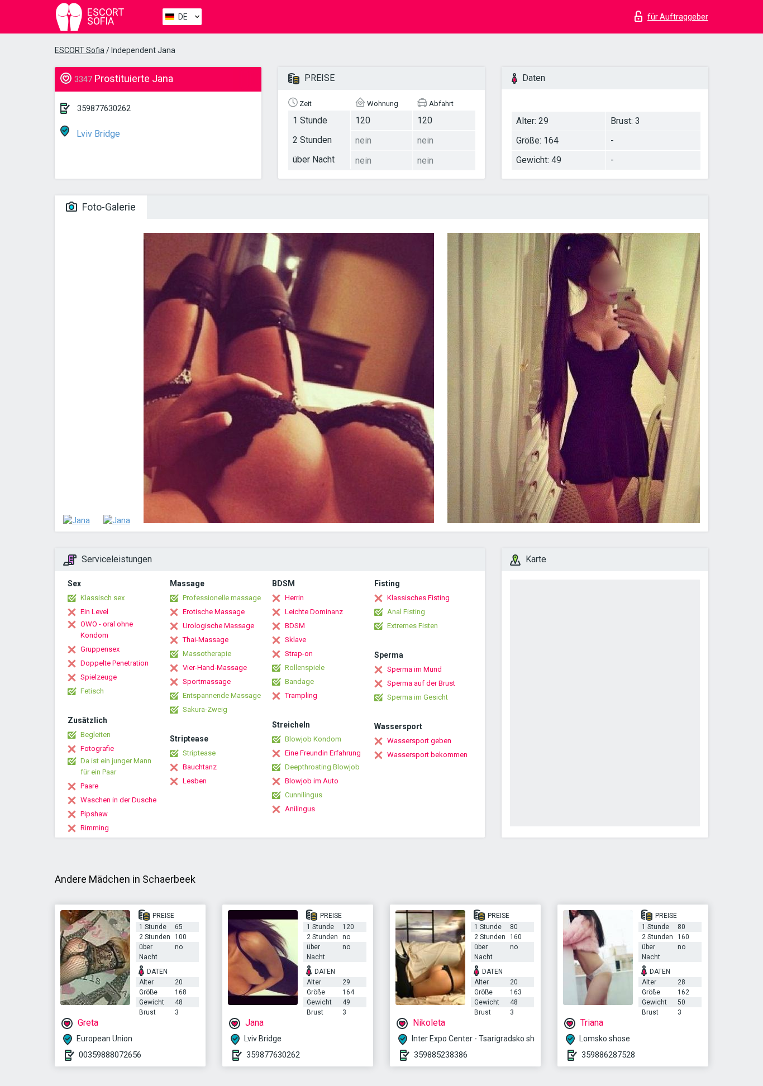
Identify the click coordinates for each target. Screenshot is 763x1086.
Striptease (199, 753)
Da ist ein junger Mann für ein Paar (115, 766)
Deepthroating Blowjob (322, 767)
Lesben (195, 781)
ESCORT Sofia (79, 50)
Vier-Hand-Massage (215, 667)
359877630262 (104, 108)
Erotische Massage (214, 611)
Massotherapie (207, 653)
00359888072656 (110, 1055)
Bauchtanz (200, 767)
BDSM (295, 625)
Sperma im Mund (414, 669)
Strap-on (299, 653)
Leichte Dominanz (314, 611)
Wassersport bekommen (427, 754)
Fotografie (97, 748)
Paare (89, 786)
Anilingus (300, 809)
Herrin (294, 598)
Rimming (94, 828)
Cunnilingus (303, 795)
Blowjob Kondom (313, 739)
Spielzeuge (98, 677)
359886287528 (608, 1055)
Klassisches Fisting (418, 598)
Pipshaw (94, 814)
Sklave (295, 639)
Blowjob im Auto (311, 781)
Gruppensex (100, 649)
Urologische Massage (218, 625)
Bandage (299, 681)
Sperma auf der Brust (421, 683)
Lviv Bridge (97, 133)
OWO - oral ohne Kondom (106, 629)
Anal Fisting (406, 611)
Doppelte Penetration (114, 663)
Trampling (301, 695)
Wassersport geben (419, 740)
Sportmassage (207, 681)
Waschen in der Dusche (118, 800)
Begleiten (95, 734)
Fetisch (92, 691)
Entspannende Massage (222, 695)
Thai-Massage (205, 639)
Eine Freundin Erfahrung (323, 753)
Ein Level (94, 611)
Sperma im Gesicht (417, 697)
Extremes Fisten (412, 625)
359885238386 (441, 1055)
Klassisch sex (102, 598)
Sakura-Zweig (205, 709)
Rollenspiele (305, 667)
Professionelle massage (222, 598)
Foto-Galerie (108, 207)
